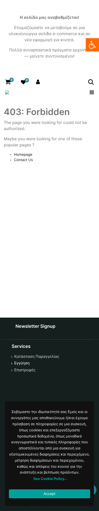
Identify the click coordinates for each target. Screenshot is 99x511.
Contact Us (23, 160)
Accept (50, 494)
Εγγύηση (22, 363)
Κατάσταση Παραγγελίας (36, 356)
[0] (8, 82)
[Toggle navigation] (90, 92)
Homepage (23, 154)
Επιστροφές (25, 369)
